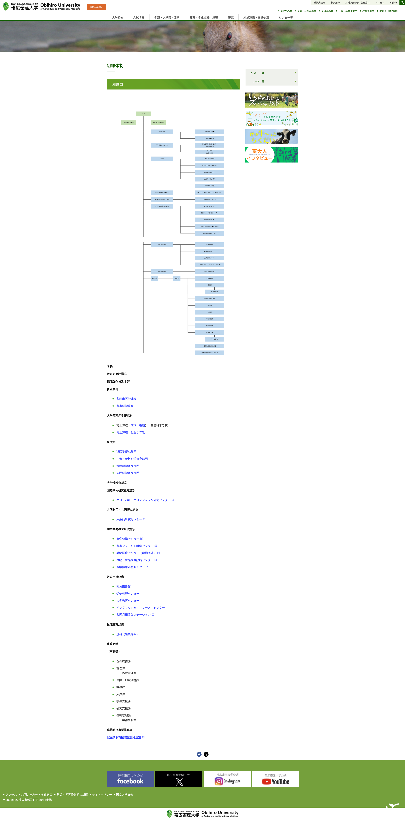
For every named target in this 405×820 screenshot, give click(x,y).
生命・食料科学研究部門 (132, 459)
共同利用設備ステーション (133, 614)
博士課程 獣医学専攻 (130, 432)
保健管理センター (127, 593)
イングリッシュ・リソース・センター (140, 607)
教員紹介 (335, 2)
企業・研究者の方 (306, 11)
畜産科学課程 (125, 406)
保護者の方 (327, 11)
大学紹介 (117, 17)
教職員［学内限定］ (390, 11)
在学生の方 (368, 11)
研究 (231, 17)
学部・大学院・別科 (167, 17)
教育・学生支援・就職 (204, 17)
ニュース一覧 (257, 81)
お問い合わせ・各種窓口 (357, 2)
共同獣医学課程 (126, 399)
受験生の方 (286, 11)
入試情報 (138, 17)
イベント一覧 (257, 72)
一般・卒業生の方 (347, 11)
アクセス (379, 2)
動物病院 (318, 2)
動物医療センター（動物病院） (136, 553)
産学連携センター (127, 539)
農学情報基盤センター (130, 567)
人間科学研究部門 (127, 473)
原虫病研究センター (129, 519)
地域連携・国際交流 (256, 17)
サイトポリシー (102, 794)
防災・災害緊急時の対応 (72, 794)
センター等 (286, 17)
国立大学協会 (124, 794)
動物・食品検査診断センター (134, 560)
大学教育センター (127, 600)
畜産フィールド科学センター (134, 546)
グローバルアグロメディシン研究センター (143, 500)
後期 (142, 425)
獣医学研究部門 (126, 451)
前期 (133, 425)
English (393, 2)
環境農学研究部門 (127, 466)
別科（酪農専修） (127, 634)
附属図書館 (123, 586)
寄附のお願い (96, 7)
